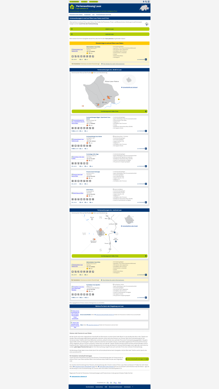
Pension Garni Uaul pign (93, 172)
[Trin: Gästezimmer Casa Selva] (78, 50)
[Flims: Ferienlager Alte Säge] (78, 157)
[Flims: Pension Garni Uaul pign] (78, 175)
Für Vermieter (90, 387)
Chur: (81, 325)
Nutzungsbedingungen (115, 387)
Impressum (127, 387)
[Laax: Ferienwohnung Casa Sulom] (78, 140)
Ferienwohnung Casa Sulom (94, 136)
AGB (106, 387)
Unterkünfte (74, 1)
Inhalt (84, 1)
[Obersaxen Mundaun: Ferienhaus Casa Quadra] (78, 288)
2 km (90, 143)
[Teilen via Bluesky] (111, 383)
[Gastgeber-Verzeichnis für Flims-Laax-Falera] (72, 6)
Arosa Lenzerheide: (85, 314)
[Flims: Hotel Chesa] (78, 193)
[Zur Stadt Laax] (129, 223)
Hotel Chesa (89, 189)
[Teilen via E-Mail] (120, 383)
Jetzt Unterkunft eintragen (137, 359)
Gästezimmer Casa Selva (93, 47)
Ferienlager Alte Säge (92, 154)
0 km (90, 125)
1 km (90, 178)
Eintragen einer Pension (107, 366)
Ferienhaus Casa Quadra (93, 285)
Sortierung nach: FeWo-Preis (124, 111)
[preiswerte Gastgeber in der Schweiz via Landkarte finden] (144, 9)
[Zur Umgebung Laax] (129, 85)
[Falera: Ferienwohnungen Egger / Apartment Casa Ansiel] (78, 121)
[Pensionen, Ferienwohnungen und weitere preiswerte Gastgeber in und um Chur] (75, 325)
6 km (90, 53)
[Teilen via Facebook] (108, 383)
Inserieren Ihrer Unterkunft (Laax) (85, 366)
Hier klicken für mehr (113, 64)
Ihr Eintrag (93, 1)
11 (87, 125)
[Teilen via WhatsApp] (116, 383)
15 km (91, 291)
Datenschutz (99, 387)
